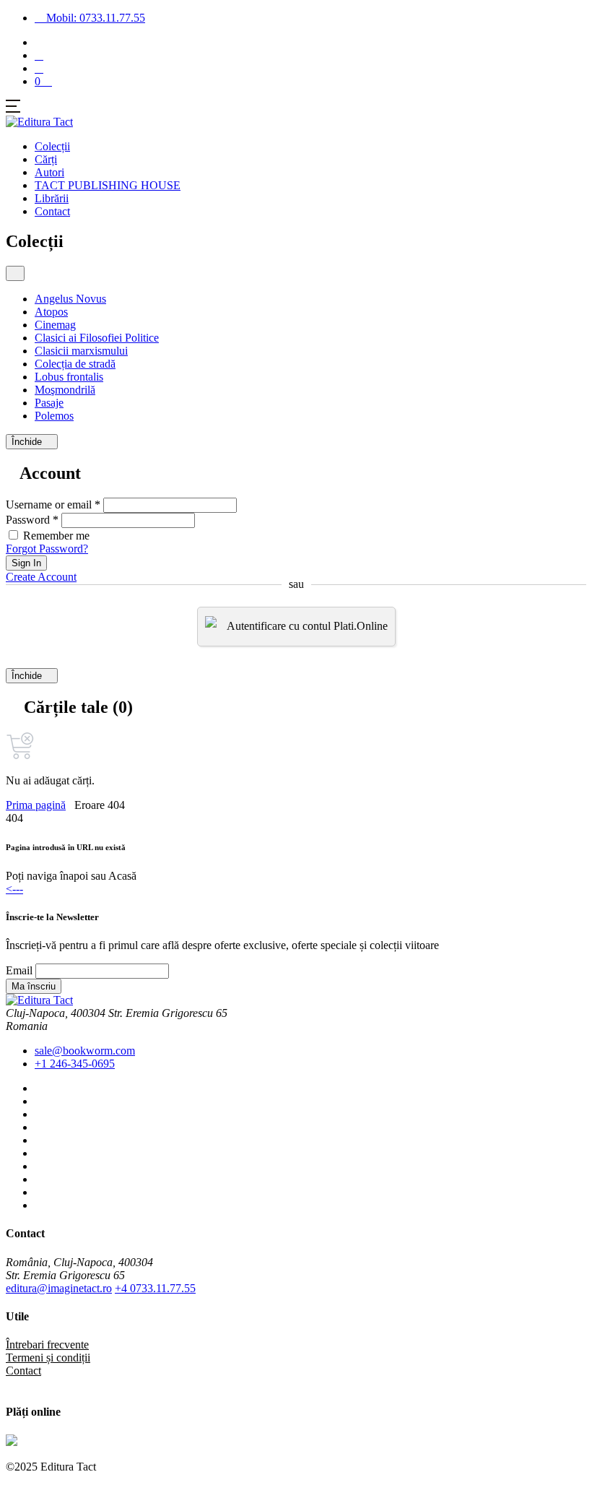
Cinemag (55, 325)
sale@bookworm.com (85, 1050)
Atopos (51, 312)
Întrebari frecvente (47, 1344)
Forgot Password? (47, 548)
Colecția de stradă (75, 364)
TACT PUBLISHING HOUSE (107, 185)
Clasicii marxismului (81, 351)
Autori (49, 172)
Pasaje (49, 403)
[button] (39, 68)
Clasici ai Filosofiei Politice (97, 338)
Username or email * (53, 504)
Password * (32, 520)
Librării (52, 198)
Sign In (26, 563)
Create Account (41, 577)
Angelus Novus (70, 299)
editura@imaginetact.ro (59, 1288)
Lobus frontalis (69, 377)
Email (19, 970)
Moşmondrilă (65, 390)
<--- (14, 889)
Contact (52, 211)
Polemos (54, 416)
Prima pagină (36, 805)
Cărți (46, 159)
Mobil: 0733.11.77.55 (94, 18)
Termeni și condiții (48, 1357)
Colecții (52, 146)
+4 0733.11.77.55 (155, 1288)
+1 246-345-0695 (75, 1063)
